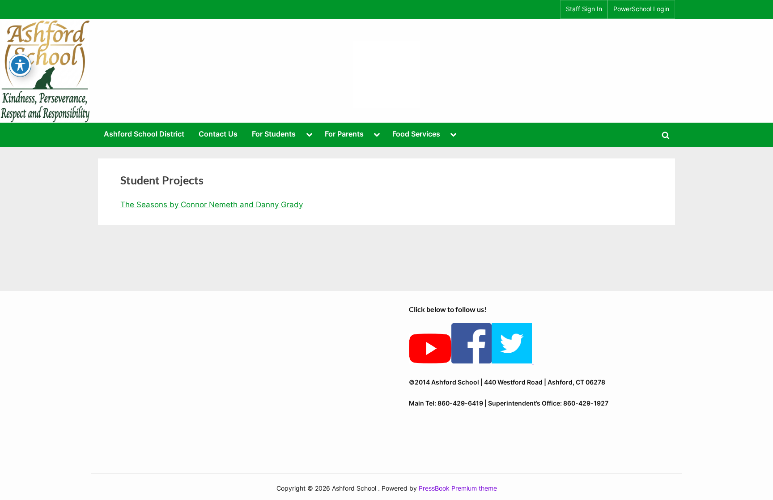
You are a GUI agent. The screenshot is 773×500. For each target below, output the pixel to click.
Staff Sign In (584, 9)
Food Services (416, 133)
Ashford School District (144, 133)
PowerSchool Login (641, 9)
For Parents (344, 133)
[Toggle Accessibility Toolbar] (20, 65)
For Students (274, 133)
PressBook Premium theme (458, 488)
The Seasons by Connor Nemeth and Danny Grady (211, 204)
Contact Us (218, 133)
